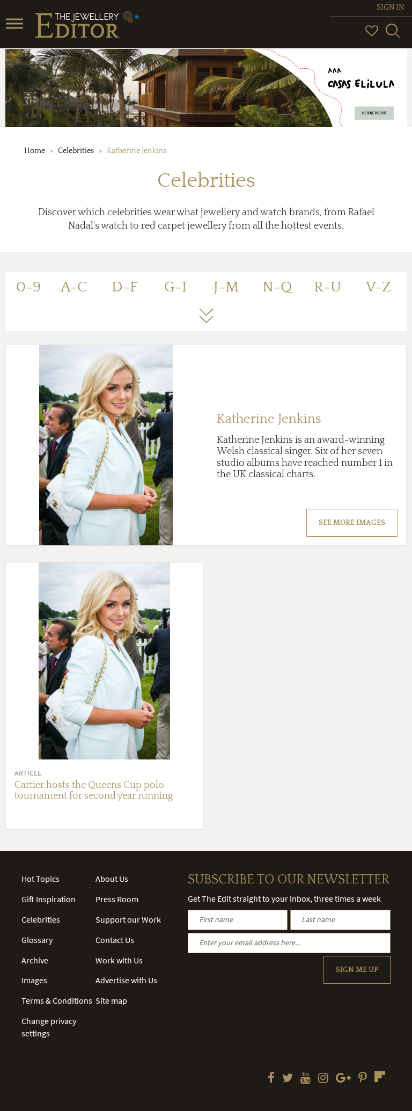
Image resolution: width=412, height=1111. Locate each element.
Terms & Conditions (56, 1000)
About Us (111, 878)
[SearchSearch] (392, 35)
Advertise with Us (126, 980)
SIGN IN (390, 7)
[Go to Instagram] (323, 1079)
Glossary (37, 939)
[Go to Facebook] (271, 1079)
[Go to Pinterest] (362, 1079)
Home (34, 151)
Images (34, 980)
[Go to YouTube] (305, 1079)
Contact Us (114, 939)
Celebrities (76, 151)
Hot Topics (40, 878)
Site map (111, 1000)
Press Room (116, 899)
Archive (34, 960)
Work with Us (119, 960)
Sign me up (357, 970)
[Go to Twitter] (287, 1079)
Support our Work (128, 919)
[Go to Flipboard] (379, 1076)
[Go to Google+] (343, 1079)
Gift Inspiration (48, 899)
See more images (352, 522)
